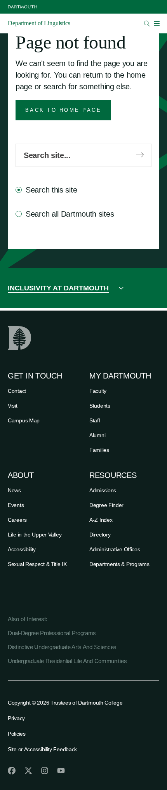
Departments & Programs (119, 564)
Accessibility (22, 549)
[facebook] (12, 770)
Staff (94, 420)
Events (16, 505)
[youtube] (61, 770)
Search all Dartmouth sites (70, 214)
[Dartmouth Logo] (22, 7)
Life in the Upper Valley (35, 534)
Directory (99, 534)
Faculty (97, 391)
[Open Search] (147, 23)
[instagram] (44, 770)
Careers (17, 520)
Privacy (16, 718)
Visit (12, 406)
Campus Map (24, 420)
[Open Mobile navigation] (156, 23)
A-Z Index (100, 520)
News (14, 490)
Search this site (51, 190)
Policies (17, 734)
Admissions (102, 490)
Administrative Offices (114, 549)
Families (99, 450)
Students (99, 406)
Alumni (97, 435)
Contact (17, 391)
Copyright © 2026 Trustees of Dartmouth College (65, 703)
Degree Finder (106, 505)
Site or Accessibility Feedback (42, 749)
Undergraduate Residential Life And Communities (67, 661)
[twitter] (28, 770)
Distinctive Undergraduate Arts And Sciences (62, 647)
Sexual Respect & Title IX (37, 564)
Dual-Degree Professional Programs (52, 633)
